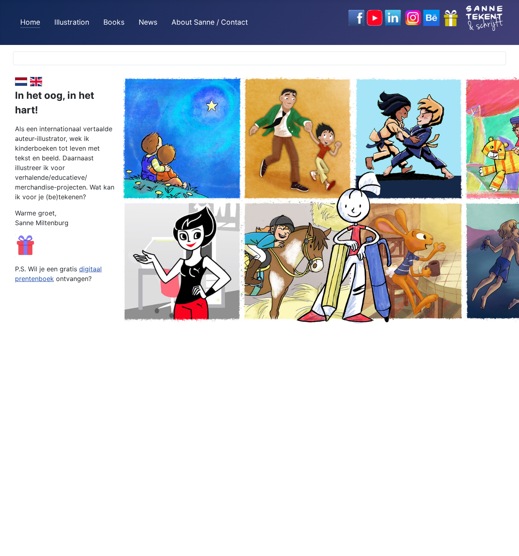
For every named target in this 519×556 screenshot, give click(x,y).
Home (30, 22)
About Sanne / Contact (210, 22)
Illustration (71, 22)
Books (113, 22)
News (148, 22)
